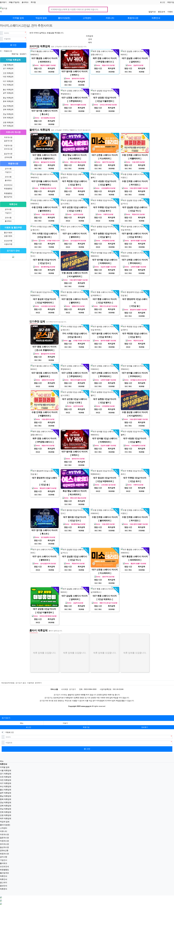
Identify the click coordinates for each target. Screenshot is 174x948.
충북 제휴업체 (8, 101)
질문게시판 (8, 141)
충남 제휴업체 (8, 98)
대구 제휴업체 (8, 81)
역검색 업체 (4, 822)
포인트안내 (8, 185)
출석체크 (25, 2)
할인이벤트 (8, 233)
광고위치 (3, 882)
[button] (65, 723)
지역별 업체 (4, 767)
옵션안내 (3, 886)
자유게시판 (8, 137)
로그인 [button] (28, 727)
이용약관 (30, 683)
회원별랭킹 (8, 189)
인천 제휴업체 (8, 73)
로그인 (162, 2)
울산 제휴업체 (8, 89)
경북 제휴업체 (8, 109)
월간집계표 (8, 197)
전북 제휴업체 (8, 118)
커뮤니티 (3, 831)
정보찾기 (23, 54)
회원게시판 (4, 854)
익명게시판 (8, 145)
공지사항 (8, 169)
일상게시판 (8, 154)
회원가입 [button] (86, 727)
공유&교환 (8, 157)
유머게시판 (8, 149)
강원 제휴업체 (8, 122)
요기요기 (6, 718)
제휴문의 (3, 889)
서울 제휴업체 (8, 65)
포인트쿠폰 (8, 241)
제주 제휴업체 (8, 126)
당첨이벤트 (8, 236)
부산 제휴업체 (8, 85)
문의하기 (38, 683)
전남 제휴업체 (8, 114)
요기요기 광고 (21, 683)
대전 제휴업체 (8, 77)
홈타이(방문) (5, 825)
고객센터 (3, 828)
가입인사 (8, 172)
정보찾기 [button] (144, 727)
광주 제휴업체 (8, 93)
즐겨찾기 (3, 2)
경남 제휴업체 (8, 106)
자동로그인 (8, 51)
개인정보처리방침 (7, 683)
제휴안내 (3, 876)
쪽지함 (33, 2)
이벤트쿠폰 (8, 244)
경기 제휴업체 (8, 68)
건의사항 (8, 177)
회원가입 (170, 2)
